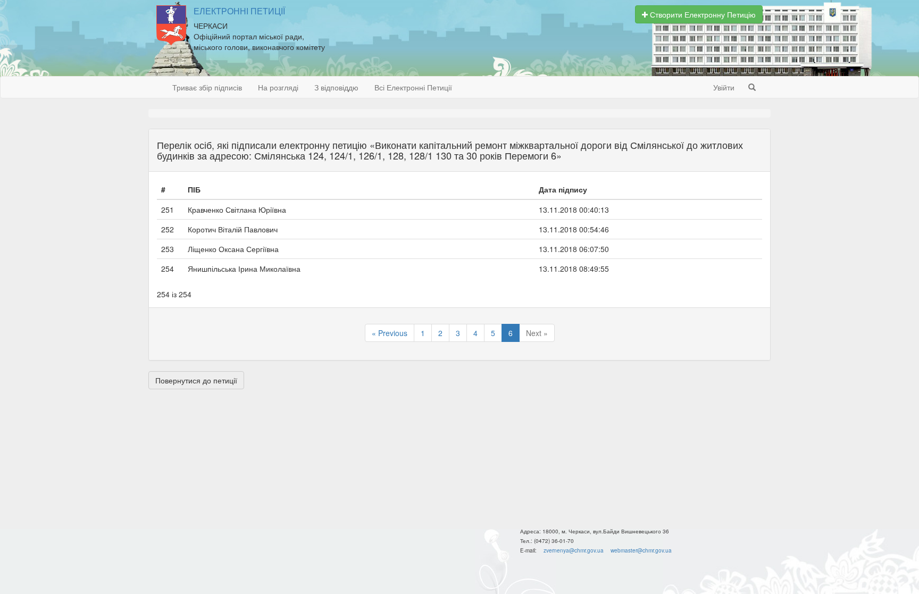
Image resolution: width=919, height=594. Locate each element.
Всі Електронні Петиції (413, 87)
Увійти (723, 87)
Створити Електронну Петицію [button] (702, 14)
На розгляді (278, 87)
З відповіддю (336, 87)
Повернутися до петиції (196, 380)
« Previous (389, 333)
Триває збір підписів (207, 87)
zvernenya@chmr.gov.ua (574, 550)
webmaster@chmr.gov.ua (641, 550)
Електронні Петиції (239, 11)
